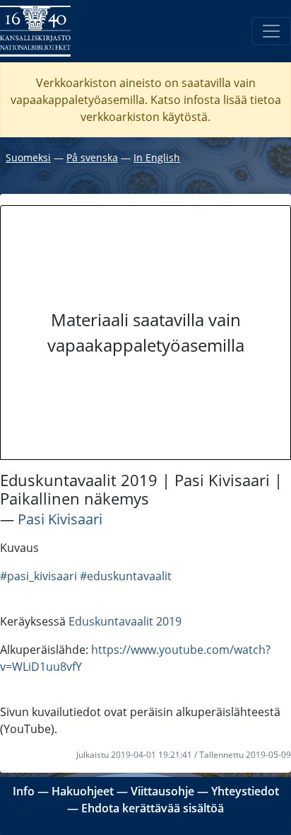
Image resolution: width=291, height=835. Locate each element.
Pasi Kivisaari (60, 519)
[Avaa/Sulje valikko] (271, 31)
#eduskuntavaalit (126, 576)
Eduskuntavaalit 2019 (125, 621)
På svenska (92, 157)
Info (24, 791)
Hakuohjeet (83, 791)
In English (156, 157)
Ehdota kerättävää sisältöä (152, 808)
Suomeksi (28, 157)
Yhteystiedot (245, 791)
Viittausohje (162, 791)
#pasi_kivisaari (38, 576)
